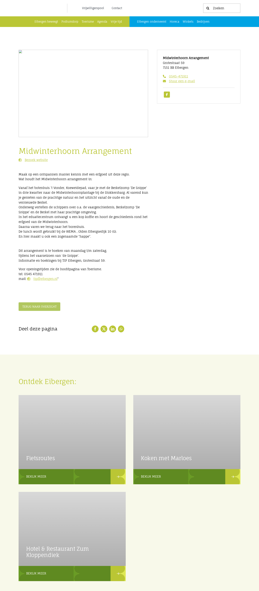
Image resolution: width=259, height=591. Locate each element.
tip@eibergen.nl (45, 279)
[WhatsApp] (121, 329)
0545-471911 (178, 76)
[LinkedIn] (112, 329)
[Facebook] (95, 329)
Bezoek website (36, 160)
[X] (104, 329)
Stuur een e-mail (182, 81)
